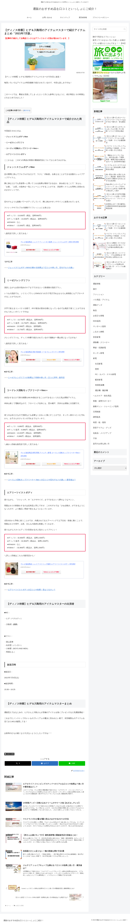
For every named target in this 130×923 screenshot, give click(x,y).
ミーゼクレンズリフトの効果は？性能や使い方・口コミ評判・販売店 (36, 377)
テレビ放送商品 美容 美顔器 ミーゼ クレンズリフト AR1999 (42, 352)
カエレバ (28, 244)
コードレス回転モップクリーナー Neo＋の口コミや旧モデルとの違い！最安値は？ (42, 480)
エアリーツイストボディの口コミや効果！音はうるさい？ (31, 590)
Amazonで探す (51, 360)
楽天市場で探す (30, 250)
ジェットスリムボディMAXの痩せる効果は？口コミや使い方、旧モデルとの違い (41, 268)
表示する (27, 110)
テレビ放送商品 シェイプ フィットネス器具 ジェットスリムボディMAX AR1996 (50, 242)
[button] (124, 29)
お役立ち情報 (10, 754)
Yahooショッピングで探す (51, 250)
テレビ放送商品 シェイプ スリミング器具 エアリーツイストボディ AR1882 (48, 564)
